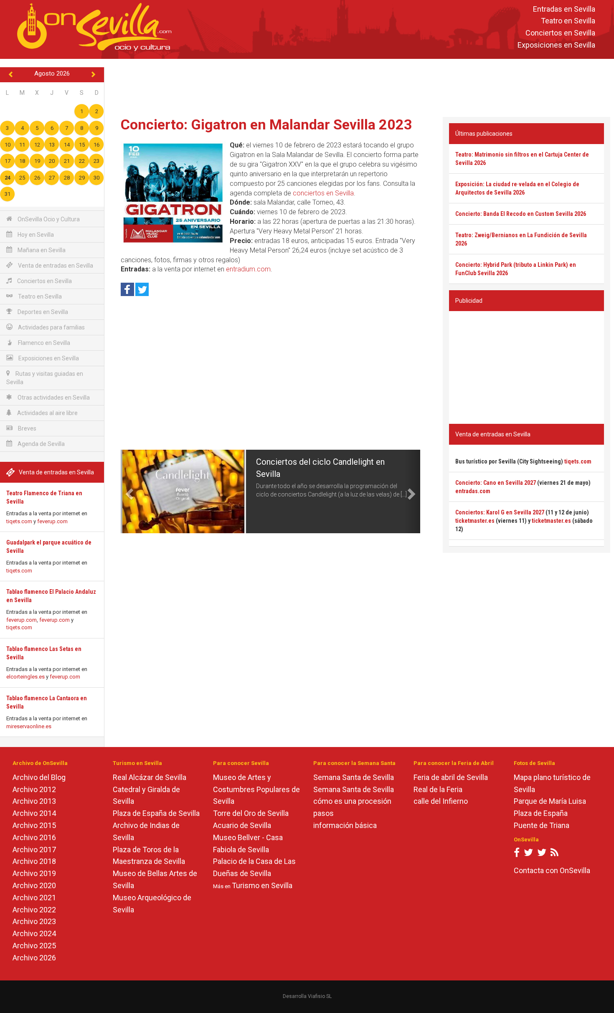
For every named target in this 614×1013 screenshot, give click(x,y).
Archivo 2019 (34, 873)
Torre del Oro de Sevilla (251, 813)
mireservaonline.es (28, 726)
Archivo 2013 (34, 801)
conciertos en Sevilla (323, 193)
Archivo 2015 (34, 825)
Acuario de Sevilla (242, 825)
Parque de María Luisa (550, 801)
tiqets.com (19, 521)
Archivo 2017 (34, 849)
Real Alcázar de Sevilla (149, 777)
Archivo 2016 (34, 837)
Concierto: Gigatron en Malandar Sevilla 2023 (266, 124)
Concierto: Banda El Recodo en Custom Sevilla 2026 (520, 213)
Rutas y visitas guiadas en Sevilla (44, 377)
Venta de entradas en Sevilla (55, 265)
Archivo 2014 (34, 813)
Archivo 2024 (34, 933)
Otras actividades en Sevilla (53, 397)
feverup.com (52, 521)
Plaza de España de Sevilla (156, 813)
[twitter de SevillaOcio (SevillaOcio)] (541, 854)
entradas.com (472, 491)
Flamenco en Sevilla (43, 342)
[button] (128, 491)
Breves (26, 428)
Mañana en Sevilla (41, 250)
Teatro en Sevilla (568, 21)
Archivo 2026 (34, 957)
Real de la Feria (438, 789)
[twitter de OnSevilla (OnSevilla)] (528, 854)
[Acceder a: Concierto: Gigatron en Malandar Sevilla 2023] (173, 193)
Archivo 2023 (34, 921)
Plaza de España (541, 813)
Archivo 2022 (34, 909)
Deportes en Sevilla (42, 312)
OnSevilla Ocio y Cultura (48, 219)
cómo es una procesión (352, 801)
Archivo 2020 (34, 885)
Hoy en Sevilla (35, 234)
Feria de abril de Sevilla (451, 777)
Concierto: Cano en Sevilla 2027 (495, 482)
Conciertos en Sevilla (560, 33)
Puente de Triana (541, 825)
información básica (345, 825)
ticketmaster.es (475, 520)
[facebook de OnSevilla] (517, 854)
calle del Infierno (441, 801)
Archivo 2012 (34, 789)
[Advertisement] (359, 86)
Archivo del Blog (39, 777)
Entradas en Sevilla (564, 9)
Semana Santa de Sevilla (353, 777)
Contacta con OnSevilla (552, 870)
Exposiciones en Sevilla (556, 45)
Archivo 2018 (34, 861)
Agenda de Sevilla (40, 444)
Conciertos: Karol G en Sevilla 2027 (499, 512)
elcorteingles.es (25, 677)
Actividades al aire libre (47, 413)
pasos (323, 813)
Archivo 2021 (34, 897)
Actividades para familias (51, 327)
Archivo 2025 (34, 945)
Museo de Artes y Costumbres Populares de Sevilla (256, 789)
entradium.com (248, 269)
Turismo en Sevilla (262, 885)
